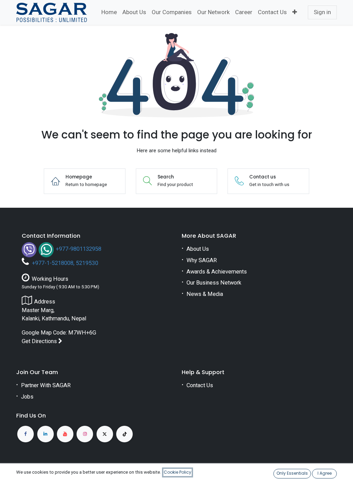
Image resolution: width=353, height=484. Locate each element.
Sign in (322, 12)
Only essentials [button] (292, 473)
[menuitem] (109, 12)
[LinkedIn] (45, 434)
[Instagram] (85, 434)
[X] (105, 434)
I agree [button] (324, 473)
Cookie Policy (177, 472)
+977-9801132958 (78, 249)
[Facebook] (25, 434)
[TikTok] (124, 434)
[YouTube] (65, 434)
